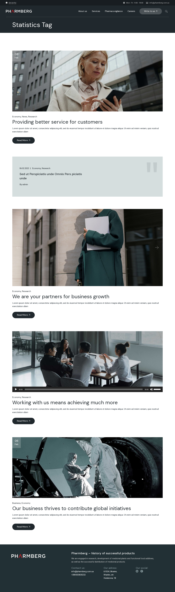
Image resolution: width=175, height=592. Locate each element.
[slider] (157, 389)
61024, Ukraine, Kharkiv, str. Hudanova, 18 (110, 575)
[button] (18, 247)
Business (16, 503)
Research (32, 116)
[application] (87, 389)
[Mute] (151, 389)
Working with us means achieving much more (65, 402)
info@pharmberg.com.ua (159, 3)
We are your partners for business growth (60, 296)
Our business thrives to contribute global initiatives (71, 508)
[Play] (15, 389)
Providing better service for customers (57, 122)
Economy (16, 116)
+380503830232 (78, 574)
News (24, 116)
